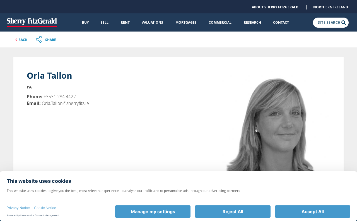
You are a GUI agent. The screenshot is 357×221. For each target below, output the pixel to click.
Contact (281, 22)
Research (252, 22)
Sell (104, 22)
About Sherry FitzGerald (275, 7)
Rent (125, 22)
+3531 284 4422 (60, 96)
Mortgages (186, 22)
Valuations (152, 22)
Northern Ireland (330, 7)
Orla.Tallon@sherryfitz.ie (65, 103)
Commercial (220, 22)
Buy (85, 22)
